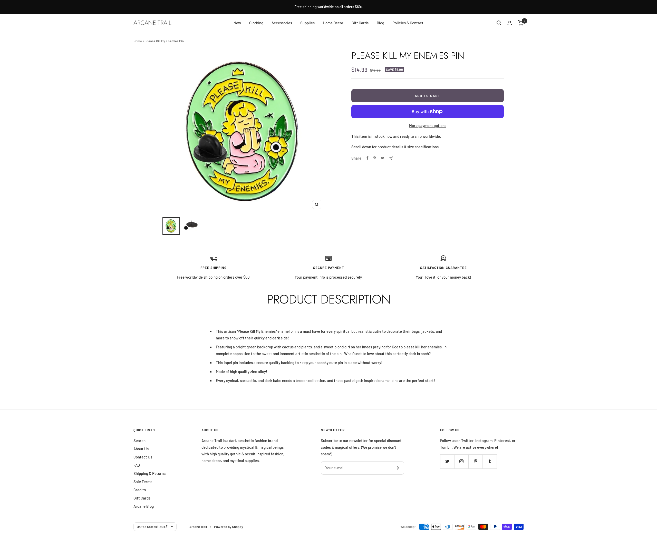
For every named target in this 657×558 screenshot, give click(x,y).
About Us (141, 448)
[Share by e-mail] (391, 158)
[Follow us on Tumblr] (489, 461)
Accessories (282, 23)
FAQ (136, 465)
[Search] (499, 23)
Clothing (256, 23)
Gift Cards (360, 23)
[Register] (397, 468)
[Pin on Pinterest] (374, 158)
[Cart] (521, 22)
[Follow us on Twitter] (447, 461)
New (237, 23)
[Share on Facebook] (367, 158)
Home (137, 41)
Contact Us (142, 457)
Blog (380, 23)
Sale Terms (142, 481)
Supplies (307, 23)
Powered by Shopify (228, 527)
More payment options (427, 125)
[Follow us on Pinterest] (475, 461)
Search (139, 440)
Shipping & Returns (149, 473)
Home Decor (333, 23)
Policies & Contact (407, 23)
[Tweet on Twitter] (382, 158)
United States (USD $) (152, 527)
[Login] (509, 23)
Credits (139, 489)
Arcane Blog (143, 506)
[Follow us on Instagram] (461, 461)
